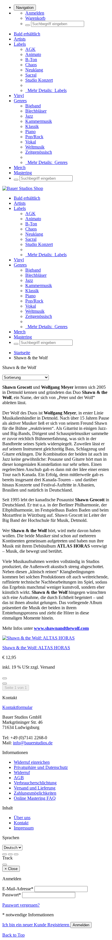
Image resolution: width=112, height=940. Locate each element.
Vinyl (19, 95)
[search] (27, 25)
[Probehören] (4, 678)
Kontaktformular (17, 707)
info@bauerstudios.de (33, 742)
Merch (20, 167)
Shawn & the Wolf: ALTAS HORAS (36, 647)
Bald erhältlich (27, 33)
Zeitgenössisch (38, 152)
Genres (20, 100)
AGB (19, 777)
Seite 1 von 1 (16, 688)
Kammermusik (38, 121)
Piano (30, 131)
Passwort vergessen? (21, 905)
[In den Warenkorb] (4, 683)
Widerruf (22, 772)
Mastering (23, 172)
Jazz (29, 116)
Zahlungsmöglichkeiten (35, 793)
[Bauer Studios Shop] (22, 188)
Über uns (22, 817)
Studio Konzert (39, 80)
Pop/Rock (34, 136)
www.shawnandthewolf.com (61, 628)
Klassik (32, 126)
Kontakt (21, 822)
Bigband (33, 105)
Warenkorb (35, 18)
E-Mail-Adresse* (17, 888)
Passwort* (11, 894)
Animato (33, 54)
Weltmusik (35, 147)
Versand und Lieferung (34, 787)
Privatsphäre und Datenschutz (41, 767)
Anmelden (34, 13)
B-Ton (31, 59)
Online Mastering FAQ (35, 798)
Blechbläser (36, 111)
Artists (20, 39)
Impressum (24, 827)
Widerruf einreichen (32, 762)
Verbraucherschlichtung (35, 782)
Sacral (30, 75)
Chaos (31, 64)
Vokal (30, 141)
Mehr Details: (46, 90)
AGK (30, 49)
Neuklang (34, 69)
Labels (20, 44)
